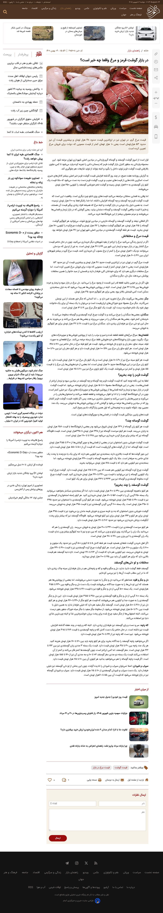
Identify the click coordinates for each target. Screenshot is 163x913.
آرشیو (11, 2)
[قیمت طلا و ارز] (156, 118)
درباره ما (30, 2)
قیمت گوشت (121, 768)
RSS (5, 2)
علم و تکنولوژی (100, 8)
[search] (5, 12)
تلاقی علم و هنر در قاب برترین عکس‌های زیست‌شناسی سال (25, 65)
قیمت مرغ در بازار (101, 768)
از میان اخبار (141, 690)
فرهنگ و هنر (136, 15)
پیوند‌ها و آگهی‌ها (91, 887)
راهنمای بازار (66, 8)
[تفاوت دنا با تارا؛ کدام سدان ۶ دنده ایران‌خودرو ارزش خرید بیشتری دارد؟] (138, 734)
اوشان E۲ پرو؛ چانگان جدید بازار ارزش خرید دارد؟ (124, 31)
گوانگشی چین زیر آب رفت (24, 111)
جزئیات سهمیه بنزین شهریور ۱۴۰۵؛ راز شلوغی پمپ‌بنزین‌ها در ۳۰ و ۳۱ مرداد (93, 713)
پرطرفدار (23, 54)
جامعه (25, 8)
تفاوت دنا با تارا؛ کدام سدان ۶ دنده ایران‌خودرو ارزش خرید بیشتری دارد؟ (93, 730)
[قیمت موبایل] (156, 137)
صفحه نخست (136, 8)
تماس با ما (20, 2)
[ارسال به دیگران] (156, 70)
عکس (87, 8)
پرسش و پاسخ (71, 887)
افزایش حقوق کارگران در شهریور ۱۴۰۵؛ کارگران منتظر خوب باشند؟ (25, 121)
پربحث (7, 54)
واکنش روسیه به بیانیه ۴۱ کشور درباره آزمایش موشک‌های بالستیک (25, 91)
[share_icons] (156, 78)
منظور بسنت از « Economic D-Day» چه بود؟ (24, 235)
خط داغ (38, 143)
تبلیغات (38, 2)
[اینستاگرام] (77, 863)
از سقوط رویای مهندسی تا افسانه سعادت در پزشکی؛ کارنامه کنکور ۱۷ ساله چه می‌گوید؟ (24, 293)
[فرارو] (153, 11)
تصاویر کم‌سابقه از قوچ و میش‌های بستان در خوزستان (71, 31)
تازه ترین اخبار (39, 54)
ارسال (57, 838)
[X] (86, 863)
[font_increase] (156, 92)
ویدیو (78, 8)
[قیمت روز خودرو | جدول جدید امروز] (138, 702)
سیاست (122, 8)
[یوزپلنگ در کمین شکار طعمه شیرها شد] (42, 33)
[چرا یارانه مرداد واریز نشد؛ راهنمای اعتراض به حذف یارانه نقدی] (138, 751)
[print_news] (156, 62)
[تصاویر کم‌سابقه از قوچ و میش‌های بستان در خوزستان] (94, 33)
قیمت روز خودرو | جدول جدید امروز (111, 697)
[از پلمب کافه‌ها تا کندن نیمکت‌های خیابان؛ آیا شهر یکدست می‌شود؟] (23, 315)
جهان (124, 15)
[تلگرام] (67, 863)
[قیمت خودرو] (156, 127)
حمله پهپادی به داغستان (25, 102)
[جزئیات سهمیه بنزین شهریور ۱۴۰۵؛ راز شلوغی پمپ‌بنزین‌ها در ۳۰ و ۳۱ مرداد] (138, 718)
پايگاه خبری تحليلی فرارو (75, 895)
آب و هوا (41, 887)
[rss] (96, 863)
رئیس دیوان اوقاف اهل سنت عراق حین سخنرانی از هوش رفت (25, 78)
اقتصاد (34, 8)
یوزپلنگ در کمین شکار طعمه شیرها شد (21, 29)
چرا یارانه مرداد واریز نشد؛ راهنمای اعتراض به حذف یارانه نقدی (98, 746)
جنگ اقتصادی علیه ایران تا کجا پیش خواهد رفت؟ (25, 156)
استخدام (47, 2)
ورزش (113, 8)
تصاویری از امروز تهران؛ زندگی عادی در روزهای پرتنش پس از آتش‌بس (25, 487)
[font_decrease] (156, 103)
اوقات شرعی (55, 887)
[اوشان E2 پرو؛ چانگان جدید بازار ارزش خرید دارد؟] (145, 33)
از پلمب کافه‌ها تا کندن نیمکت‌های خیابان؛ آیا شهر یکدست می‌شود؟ (23, 334)
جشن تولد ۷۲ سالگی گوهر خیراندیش (25, 498)
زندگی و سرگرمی (49, 8)
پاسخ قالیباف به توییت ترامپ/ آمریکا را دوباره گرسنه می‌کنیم (25, 207)
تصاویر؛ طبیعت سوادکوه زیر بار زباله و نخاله (25, 180)
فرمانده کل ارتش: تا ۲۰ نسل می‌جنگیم (25, 465)
